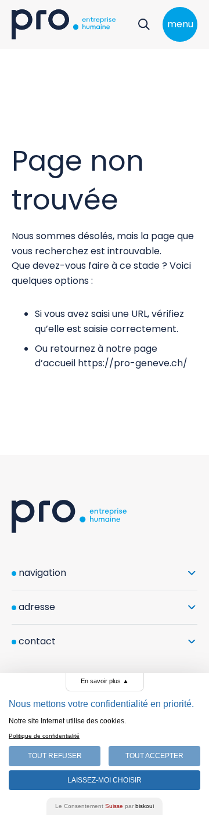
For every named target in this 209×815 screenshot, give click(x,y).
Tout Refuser (55, 756)
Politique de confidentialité (44, 736)
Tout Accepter (154, 756)
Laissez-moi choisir (104, 780)
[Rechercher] (143, 24)
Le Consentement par (104, 806)
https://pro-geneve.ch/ (133, 363)
